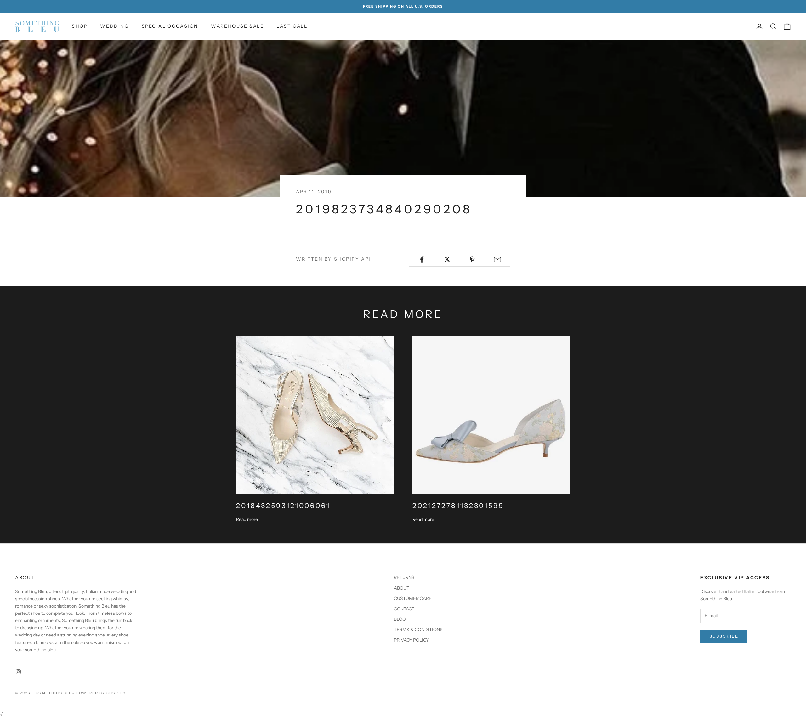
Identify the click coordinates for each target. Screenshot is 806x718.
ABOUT (401, 588)
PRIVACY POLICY (411, 640)
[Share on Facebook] (421, 259)
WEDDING (114, 26)
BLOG (400, 619)
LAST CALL (291, 26)
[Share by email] (497, 259)
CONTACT (404, 609)
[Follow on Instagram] (18, 672)
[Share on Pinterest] (472, 259)
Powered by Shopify (101, 693)
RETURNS (404, 577)
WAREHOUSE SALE (237, 26)
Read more (247, 519)
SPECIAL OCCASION (170, 26)
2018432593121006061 (283, 505)
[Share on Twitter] (446, 259)
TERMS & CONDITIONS (418, 629)
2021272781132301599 (458, 505)
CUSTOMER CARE (413, 598)
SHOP (80, 26)
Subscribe (723, 636)
